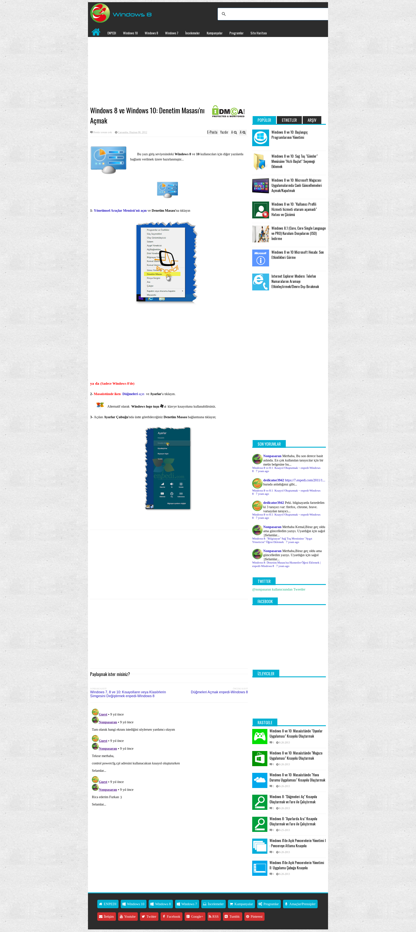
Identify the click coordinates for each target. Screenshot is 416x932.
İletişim (108, 916)
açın (133, 394)
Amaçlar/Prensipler (302, 904)
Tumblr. (234, 916)
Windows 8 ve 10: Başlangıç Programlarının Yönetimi (289, 135)
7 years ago (262, 471)
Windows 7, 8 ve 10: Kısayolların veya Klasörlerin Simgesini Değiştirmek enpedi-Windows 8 (128, 694)
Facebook (173, 916)
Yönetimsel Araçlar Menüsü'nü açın (120, 210)
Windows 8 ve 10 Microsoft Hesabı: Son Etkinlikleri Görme (297, 255)
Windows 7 (171, 32)
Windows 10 (130, 32)
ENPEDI (111, 32)
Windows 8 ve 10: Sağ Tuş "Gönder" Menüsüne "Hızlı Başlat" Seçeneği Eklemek (294, 161)
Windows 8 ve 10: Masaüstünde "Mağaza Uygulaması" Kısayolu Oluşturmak (296, 755)
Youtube (130, 916)
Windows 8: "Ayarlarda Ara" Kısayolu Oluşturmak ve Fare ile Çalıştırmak (293, 821)
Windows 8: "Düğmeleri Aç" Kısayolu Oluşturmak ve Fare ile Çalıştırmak (293, 799)
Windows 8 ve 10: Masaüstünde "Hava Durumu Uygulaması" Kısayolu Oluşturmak (297, 777)
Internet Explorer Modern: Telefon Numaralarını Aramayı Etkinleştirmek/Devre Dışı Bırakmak (295, 281)
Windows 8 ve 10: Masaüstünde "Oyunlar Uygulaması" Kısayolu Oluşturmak (296, 733)
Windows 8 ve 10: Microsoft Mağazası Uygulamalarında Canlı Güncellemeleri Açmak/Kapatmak (296, 185)
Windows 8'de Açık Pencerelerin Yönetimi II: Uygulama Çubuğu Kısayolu (297, 865)
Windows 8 (151, 32)
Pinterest (256, 916)
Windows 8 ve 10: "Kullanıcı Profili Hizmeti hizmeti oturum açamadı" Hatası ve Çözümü (294, 209)
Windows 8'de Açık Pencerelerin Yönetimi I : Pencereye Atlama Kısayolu (298, 843)
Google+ (196, 916)
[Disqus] (169, 761)
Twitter (151, 916)
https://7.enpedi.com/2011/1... (305, 480)
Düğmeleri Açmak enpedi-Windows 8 (219, 692)
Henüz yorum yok (102, 132)
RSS (215, 916)
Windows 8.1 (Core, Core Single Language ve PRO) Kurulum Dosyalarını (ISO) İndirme (298, 233)
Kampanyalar (215, 32)
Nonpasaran (272, 456)
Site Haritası (258, 32)
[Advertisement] (169, 71)
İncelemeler (192, 32)
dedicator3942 (273, 480)
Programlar (236, 32)
